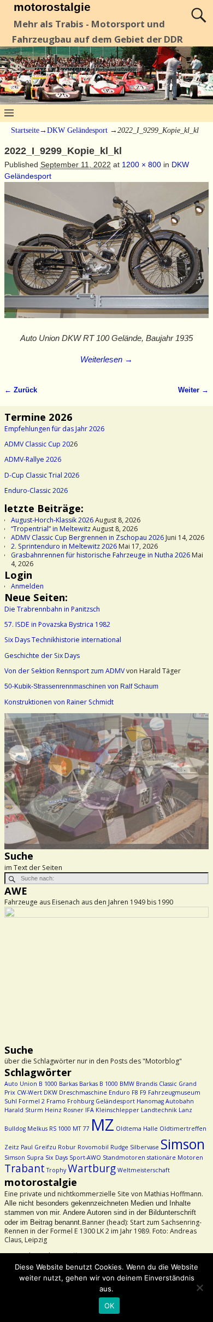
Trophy (56, 1170)
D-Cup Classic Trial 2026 (41, 475)
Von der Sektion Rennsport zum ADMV (64, 670)
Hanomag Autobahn (165, 1101)
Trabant (24, 1168)
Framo (56, 1101)
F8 (135, 1092)
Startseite (25, 130)
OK (109, 1305)
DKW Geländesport (77, 130)
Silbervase (144, 1147)
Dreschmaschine (83, 1092)
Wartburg (92, 1168)
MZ (102, 1125)
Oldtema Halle (137, 1128)
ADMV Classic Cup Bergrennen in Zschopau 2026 (87, 537)
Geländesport (115, 1101)
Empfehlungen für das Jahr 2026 (54, 428)
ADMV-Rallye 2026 (32, 459)
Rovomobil (93, 1147)
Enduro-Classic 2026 (36, 490)
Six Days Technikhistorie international (62, 639)
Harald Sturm (23, 1110)
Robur (67, 1147)
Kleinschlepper (117, 1110)
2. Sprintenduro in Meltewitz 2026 (64, 546)
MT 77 (81, 1128)
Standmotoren (124, 1157)
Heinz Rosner (64, 1110)
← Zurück (20, 390)
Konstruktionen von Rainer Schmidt (59, 702)
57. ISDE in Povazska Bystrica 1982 (57, 624)
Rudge (119, 1147)
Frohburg (80, 1101)
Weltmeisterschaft (143, 1170)
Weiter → (193, 390)
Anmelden (27, 586)
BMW (127, 1084)
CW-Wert (29, 1092)
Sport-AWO (85, 1157)
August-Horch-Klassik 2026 (52, 520)
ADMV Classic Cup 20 (37, 444)
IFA (89, 1110)
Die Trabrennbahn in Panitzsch (52, 609)
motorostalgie (52, 7)
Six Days (56, 1157)
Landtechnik (159, 1110)
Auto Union (20, 1084)
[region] (106, 781)
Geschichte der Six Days (42, 655)
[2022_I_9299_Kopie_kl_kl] (106, 256)
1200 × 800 (141, 164)
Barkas (68, 1084)
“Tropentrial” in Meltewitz (51, 528)
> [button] (195, 779)
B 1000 (48, 1084)
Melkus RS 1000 (49, 1128)
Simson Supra (24, 1157)
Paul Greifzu (38, 1147)
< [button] (18, 779)
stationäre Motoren (175, 1157)
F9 (143, 1092)
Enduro (119, 1092)
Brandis (146, 1084)
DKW (50, 1092)
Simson (183, 1144)
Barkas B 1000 (98, 1084)
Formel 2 (32, 1101)
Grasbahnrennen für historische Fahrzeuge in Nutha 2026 (100, 555)
